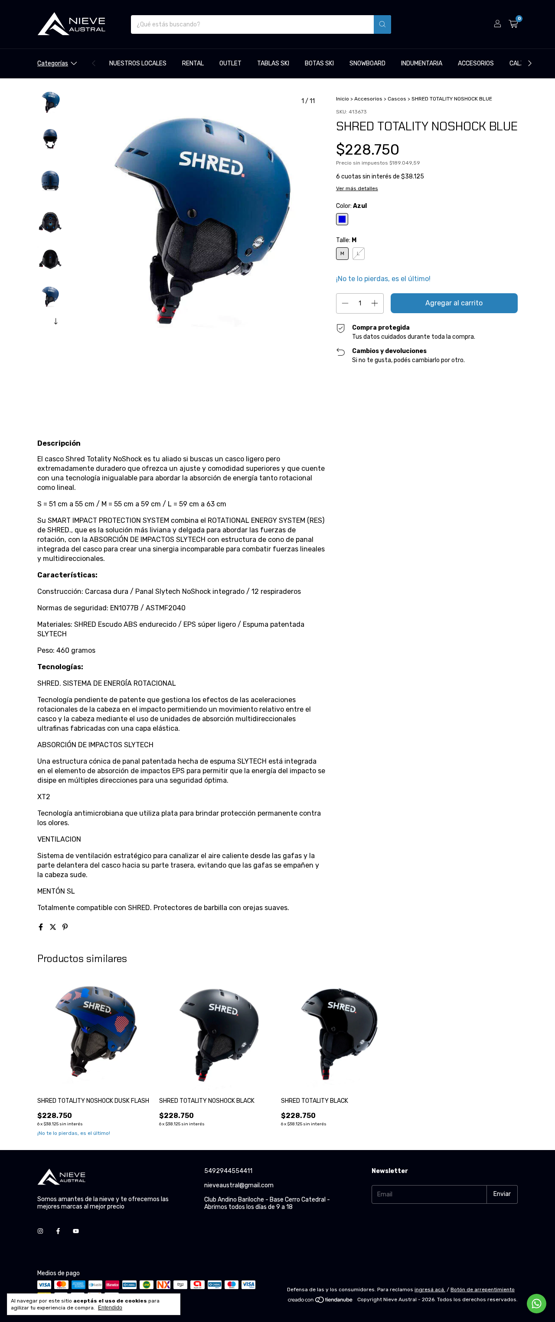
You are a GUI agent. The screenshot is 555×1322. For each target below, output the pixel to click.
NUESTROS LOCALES (137, 63)
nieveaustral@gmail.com (239, 1185)
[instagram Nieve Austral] (40, 1231)
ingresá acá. (430, 1289)
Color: (351, 206)
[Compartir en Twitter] (53, 927)
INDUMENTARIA (421, 63)
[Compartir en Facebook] (41, 927)
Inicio (342, 99)
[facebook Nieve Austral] (58, 1231)
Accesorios (368, 99)
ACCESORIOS (476, 63)
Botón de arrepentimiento (483, 1289)
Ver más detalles (357, 188)
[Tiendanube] (320, 1302)
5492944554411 (228, 1171)
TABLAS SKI (273, 63)
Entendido (110, 1308)
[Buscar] (382, 24)
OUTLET (230, 63)
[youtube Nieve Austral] (76, 1231)
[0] (513, 24)
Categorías (52, 63)
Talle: (346, 240)
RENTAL (193, 63)
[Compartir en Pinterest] (65, 927)
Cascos (397, 99)
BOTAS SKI (319, 63)
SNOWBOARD (367, 63)
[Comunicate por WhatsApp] (536, 1303)
